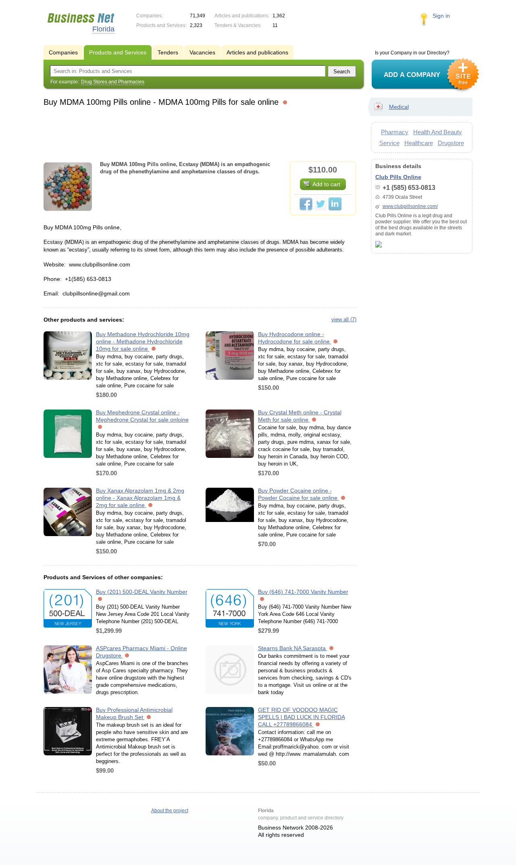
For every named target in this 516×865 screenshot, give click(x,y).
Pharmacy (394, 132)
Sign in (441, 15)
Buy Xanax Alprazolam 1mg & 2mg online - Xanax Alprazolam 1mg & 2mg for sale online (140, 497)
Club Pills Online (398, 177)
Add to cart (326, 184)
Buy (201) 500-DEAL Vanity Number (141, 591)
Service (389, 142)
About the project (169, 810)
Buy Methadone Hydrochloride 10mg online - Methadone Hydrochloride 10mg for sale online (142, 341)
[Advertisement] (200, 132)
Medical (399, 107)
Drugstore (451, 142)
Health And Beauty (437, 132)
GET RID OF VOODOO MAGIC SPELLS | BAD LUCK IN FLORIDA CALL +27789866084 (301, 717)
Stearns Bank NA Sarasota (292, 648)
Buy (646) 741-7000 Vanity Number (303, 591)
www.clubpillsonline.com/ (410, 206)
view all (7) (343, 319)
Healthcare (418, 142)
